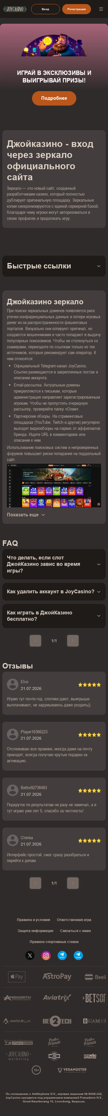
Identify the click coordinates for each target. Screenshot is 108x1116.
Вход (45, 9)
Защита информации (35, 931)
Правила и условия (33, 920)
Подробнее (54, 98)
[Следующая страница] (73, 641)
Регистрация (76, 9)
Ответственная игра (74, 920)
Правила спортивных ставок (54, 942)
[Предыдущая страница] (35, 641)
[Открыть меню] (101, 8)
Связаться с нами (75, 931)
